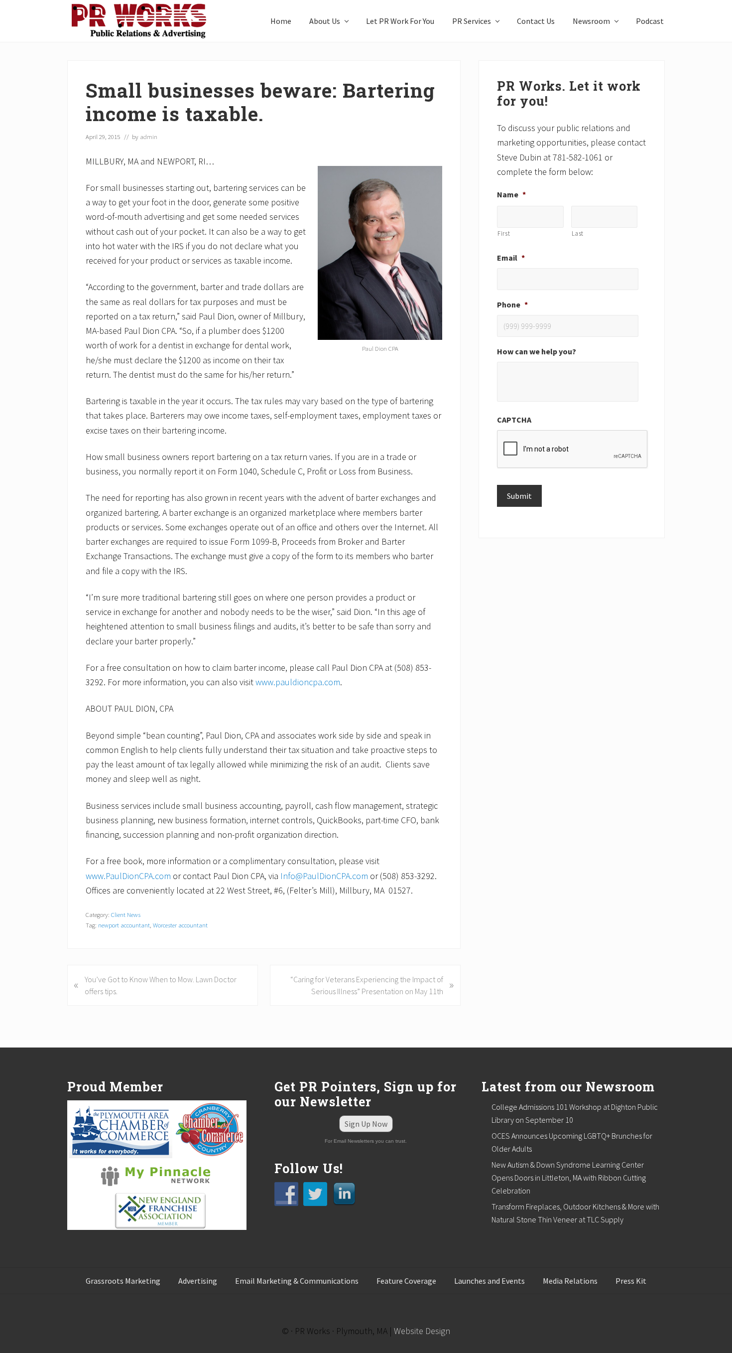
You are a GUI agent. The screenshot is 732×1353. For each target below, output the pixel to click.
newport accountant (124, 925)
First (503, 233)
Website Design (422, 1331)
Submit (519, 496)
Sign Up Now (366, 1124)
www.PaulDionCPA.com (128, 876)
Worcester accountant (180, 925)
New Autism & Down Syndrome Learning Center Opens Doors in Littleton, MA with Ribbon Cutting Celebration (568, 1178)
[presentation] (572, 449)
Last (578, 233)
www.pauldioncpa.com (297, 682)
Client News (125, 914)
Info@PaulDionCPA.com (324, 876)
